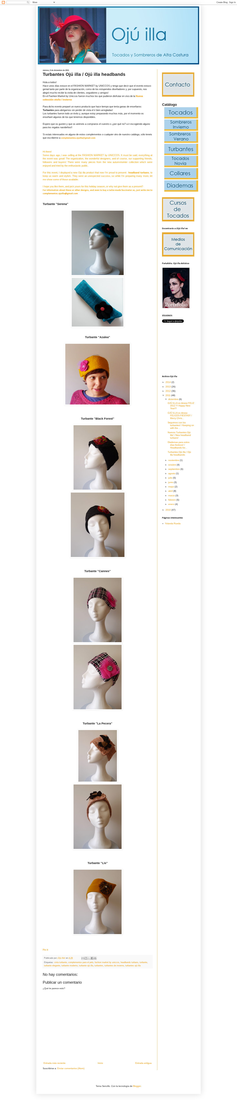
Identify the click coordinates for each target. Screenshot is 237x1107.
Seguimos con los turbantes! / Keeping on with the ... (181, 425)
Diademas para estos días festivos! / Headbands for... (178, 445)
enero (171, 504)
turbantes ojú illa (133, 965)
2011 (168, 395)
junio (171, 482)
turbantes (98, 965)
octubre (172, 464)
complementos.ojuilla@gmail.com (78, 138)
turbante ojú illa (86, 965)
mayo (171, 486)
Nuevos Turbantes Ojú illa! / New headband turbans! (179, 435)
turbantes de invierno (114, 965)
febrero (172, 500)
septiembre (174, 469)
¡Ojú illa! (61, 958)
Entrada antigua (143, 1063)
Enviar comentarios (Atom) (70, 1068)
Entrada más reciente (54, 1063)
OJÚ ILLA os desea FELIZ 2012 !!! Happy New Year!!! (181, 406)
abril (170, 491)
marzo (171, 495)
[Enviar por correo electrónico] (82, 958)
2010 (168, 509)
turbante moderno (69, 965)
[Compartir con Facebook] (92, 958)
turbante (143, 962)
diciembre (173, 399)
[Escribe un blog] (86, 958)
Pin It (45, 949)
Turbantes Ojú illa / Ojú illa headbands (179, 453)
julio (170, 477)
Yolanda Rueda (173, 523)
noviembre (174, 460)
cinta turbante (60, 962)
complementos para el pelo (80, 962)
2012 (168, 391)
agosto (172, 473)
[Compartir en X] (89, 958)
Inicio (100, 1063)
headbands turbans (129, 962)
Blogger (137, 1086)
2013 (168, 386)
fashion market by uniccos (107, 962)
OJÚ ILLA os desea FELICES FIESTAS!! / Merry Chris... (180, 416)
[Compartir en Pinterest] (95, 958)
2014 (168, 382)
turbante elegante (52, 965)
